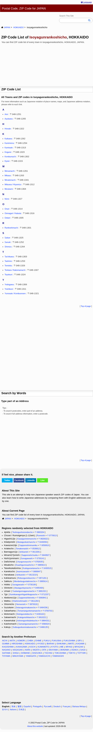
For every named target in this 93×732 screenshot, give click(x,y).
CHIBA (30, 641)
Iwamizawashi (23, 571)
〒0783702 (47, 611)
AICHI (4, 641)
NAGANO (6, 650)
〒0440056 (42, 542)
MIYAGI (69, 647)
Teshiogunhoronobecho (22, 532)
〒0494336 (42, 608)
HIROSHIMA (17, 644)
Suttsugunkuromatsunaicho (24, 627)
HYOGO (40, 644)
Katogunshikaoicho (26, 617)
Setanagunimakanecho (26, 608)
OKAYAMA (53, 650)
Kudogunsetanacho (31, 568)
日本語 (21, 709)
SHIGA (16, 653)
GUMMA (5, 644)
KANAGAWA (21, 647)
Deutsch (57, 706)
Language (87, 2)
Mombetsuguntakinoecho (25, 581)
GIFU (79, 641)
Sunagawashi (27, 558)
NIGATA (36, 650)
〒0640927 (45, 555)
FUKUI (47, 641)
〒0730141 (39, 558)
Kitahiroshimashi (20, 601)
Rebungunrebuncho (26, 578)
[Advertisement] (46, 64)
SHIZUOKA (37, 653)
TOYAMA (6, 656)
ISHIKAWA (61, 644)
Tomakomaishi (22, 549)
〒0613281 (35, 552)
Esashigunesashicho (25, 565)
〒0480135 (43, 627)
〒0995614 (42, 581)
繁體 (19, 706)
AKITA (12, 641)
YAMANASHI (58, 656)
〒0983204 (39, 532)
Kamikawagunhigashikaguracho (23, 594)
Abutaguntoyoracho (22, 588)
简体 (13, 706)
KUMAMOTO (43, 647)
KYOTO (54, 647)
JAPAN (7, 27)
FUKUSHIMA (69, 641)
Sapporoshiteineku (27, 598)
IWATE (71, 644)
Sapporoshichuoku (30, 555)
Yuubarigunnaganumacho (23, 591)
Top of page (86, 306)
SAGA (83, 650)
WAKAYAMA (17, 656)
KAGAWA (80, 644)
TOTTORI (81, 653)
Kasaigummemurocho (26, 539)
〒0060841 (41, 598)
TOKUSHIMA (60, 653)
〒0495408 (38, 588)
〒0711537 (44, 594)
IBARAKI (50, 644)
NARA (28, 650)
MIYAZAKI (78, 647)
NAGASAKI (18, 650)
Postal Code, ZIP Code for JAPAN (24, 8)
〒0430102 (39, 614)
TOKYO (71, 653)
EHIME (38, 641)
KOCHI (32, 647)
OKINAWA (64, 650)
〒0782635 (38, 562)
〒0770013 (52, 535)
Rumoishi (41, 535)
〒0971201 (42, 578)
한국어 (5, 709)
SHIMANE (25, 653)
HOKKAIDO (18, 27)
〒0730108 (31, 585)
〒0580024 (45, 624)
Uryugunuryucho (24, 562)
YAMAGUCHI (44, 656)
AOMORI (21, 641)
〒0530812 (35, 549)
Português (37, 706)
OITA (44, 650)
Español (27, 706)
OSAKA (74, 650)
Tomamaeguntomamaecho (29, 611)
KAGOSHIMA (8, 647)
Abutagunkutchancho (26, 542)
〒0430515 (46, 568)
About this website (35, 726)
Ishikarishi (24, 552)
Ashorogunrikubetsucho (27, 621)
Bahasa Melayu (79, 706)
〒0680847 (36, 571)
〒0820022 (43, 539)
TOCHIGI (48, 653)
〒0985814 (40, 565)
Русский (47, 706)
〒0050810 (44, 545)
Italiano (13, 709)
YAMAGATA (31, 656)
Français (66, 706)
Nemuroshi (21, 604)
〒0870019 (32, 604)
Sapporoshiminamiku (28, 545)
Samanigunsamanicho (28, 624)
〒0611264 (34, 601)
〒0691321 (41, 591)
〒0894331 (44, 621)
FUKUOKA (56, 641)
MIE (62, 647)
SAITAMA (6, 653)
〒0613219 (32, 575)
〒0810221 (41, 617)
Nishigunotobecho (24, 614)
